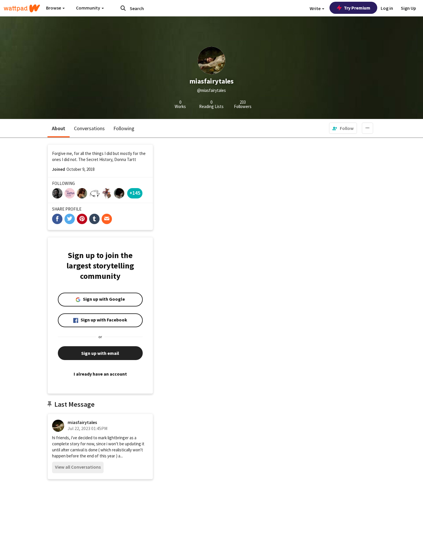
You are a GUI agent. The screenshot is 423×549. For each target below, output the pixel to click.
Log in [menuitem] (387, 8)
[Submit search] (123, 8)
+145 (134, 193)
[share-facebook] (57, 219)
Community (88, 8)
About (58, 128)
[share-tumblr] (94, 219)
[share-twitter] (69, 219)
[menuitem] (343, 128)
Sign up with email (100, 353)
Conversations (89, 128)
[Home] (22, 8)
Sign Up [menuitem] (408, 8)
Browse (54, 8)
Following (123, 128)
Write (315, 8)
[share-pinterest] (82, 219)
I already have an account (100, 374)
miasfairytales (82, 422)
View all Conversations (78, 467)
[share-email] (107, 219)
